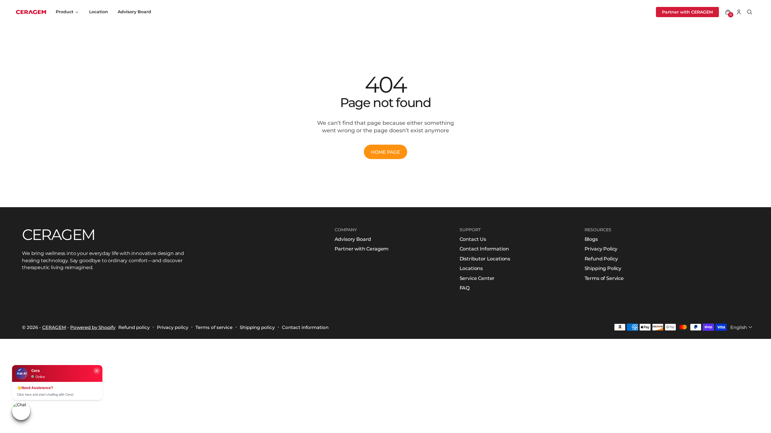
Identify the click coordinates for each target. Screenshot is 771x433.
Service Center (477, 278)
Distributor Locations (485, 259)
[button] (728, 12)
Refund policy (134, 327)
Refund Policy (601, 259)
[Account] (738, 12)
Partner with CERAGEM (687, 12)
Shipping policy (257, 327)
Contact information (305, 327)
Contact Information (484, 249)
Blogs (591, 239)
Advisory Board (353, 239)
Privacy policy (172, 327)
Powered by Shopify (92, 327)
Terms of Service (604, 278)
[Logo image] (31, 12)
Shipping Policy (603, 268)
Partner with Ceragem (362, 249)
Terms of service (214, 327)
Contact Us (473, 239)
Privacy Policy (601, 249)
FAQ (465, 288)
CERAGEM (54, 327)
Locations (471, 268)
